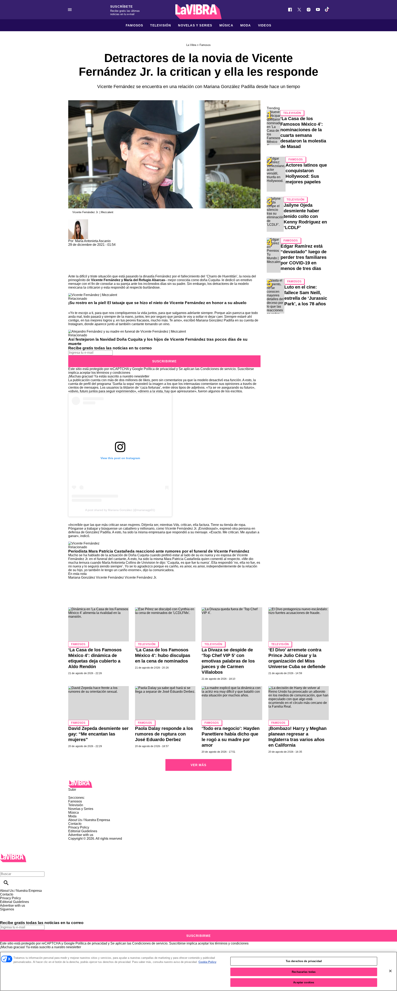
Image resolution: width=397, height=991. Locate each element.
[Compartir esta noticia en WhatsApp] (73, 248)
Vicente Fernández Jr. (141, 577)
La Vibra (191, 45)
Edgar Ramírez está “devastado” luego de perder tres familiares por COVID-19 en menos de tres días (303, 257)
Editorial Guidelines (82, 831)
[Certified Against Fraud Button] (83, 842)
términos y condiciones (113, 372)
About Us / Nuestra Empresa (89, 820)
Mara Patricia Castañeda (182, 559)
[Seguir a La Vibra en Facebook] (290, 9)
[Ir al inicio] (198, 784)
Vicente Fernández (110, 577)
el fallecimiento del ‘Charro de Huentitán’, (208, 276)
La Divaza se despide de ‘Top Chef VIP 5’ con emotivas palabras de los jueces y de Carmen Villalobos (228, 661)
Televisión (160, 25)
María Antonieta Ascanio (93, 241)
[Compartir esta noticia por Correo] (103, 248)
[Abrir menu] (69, 9)
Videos (264, 25)
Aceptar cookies (303, 982)
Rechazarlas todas (304, 971)
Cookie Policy (207, 962)
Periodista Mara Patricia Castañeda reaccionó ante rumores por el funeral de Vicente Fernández (158, 551)
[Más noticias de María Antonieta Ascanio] (78, 221)
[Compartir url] (73, 270)
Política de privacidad (159, 369)
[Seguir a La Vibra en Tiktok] (327, 9)
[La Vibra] (198, 11)
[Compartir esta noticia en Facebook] (83, 248)
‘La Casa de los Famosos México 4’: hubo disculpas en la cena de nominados (162, 655)
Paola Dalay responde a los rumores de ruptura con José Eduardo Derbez (164, 734)
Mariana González (81, 577)
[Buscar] (6, 883)
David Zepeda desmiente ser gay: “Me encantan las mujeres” (98, 734)
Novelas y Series (195, 25)
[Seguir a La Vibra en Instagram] (308, 9)
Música (226, 25)
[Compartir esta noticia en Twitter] (93, 248)
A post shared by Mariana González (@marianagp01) (120, 510)
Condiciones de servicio (218, 369)
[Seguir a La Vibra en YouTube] (318, 9)
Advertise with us (80, 835)
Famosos (134, 25)
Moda (245, 25)
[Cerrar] (390, 970)
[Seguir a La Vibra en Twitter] (299, 9)
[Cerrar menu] (4, 867)
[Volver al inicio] (13, 855)
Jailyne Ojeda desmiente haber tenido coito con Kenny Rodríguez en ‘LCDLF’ (305, 216)
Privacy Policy (78, 827)
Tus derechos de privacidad (304, 961)
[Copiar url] (78, 260)
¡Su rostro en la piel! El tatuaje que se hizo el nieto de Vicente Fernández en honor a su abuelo (157, 303)
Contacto (74, 823)
